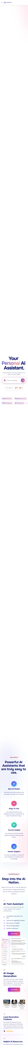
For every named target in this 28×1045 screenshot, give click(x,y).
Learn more (9, 1031)
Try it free (14, 933)
